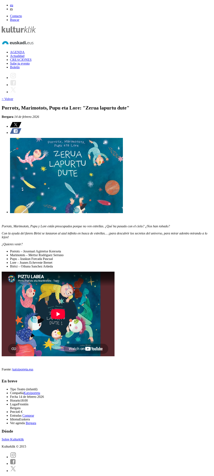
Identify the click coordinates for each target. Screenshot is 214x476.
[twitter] (13, 470)
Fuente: (7, 369)
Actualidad (17, 56)
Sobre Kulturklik (13, 439)
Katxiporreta (32, 393)
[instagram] (13, 457)
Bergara (31, 423)
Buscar (14, 20)
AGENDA (17, 52)
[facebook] (13, 463)
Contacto (16, 16)
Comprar (28, 415)
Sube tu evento (20, 63)
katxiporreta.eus (22, 369)
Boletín (15, 67)
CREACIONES (21, 59)
